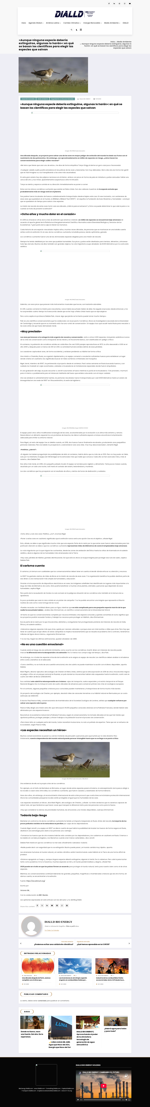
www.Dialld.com (39, 1088)
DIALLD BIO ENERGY (85, 99)
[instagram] (124, 3)
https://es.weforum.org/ (35, 881)
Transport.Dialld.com (29, 1091)
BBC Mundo (43, 895)
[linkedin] (47, 905)
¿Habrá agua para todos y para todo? (115, 1029)
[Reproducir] (78, 1100)
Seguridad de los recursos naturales (62, 99)
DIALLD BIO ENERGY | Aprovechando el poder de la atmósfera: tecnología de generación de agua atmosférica (87, 1038)
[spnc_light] (76, 30)
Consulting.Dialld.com (53, 1088)
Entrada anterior (67, 941)
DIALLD (125, 23)
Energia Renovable (92, 23)
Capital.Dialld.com (68, 1088)
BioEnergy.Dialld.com (26, 1088)
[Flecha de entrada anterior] (20, 943)
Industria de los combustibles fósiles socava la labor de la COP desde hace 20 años (110, 979)
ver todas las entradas (52, 930)
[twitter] (42, 905)
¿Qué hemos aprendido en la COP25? (93, 944)
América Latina (52, 23)
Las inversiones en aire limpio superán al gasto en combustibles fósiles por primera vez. (73, 979)
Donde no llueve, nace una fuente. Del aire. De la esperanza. (32, 1034)
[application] (103, 1085)
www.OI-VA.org (66, 1091)
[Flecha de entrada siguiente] (129, 943)
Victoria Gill (24, 890)
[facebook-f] (109, 3)
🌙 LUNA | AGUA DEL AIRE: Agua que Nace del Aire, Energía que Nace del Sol (60, 1044)
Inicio (24, 23)
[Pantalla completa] (129, 1100)
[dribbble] (119, 3)
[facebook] (37, 905)
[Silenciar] (126, 1100)
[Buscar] (71, 30)
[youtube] (130, 3)
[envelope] (52, 905)
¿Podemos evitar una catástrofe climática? (53, 944)
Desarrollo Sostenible (28, 99)
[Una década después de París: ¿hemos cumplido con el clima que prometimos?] (38, 966)
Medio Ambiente (111, 23)
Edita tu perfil (70, 926)
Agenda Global (35, 23)
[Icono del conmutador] (80, 30)
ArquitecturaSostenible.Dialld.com (48, 1091)
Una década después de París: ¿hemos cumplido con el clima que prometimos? (36, 979)
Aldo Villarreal (28, 975)
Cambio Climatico (71, 23)
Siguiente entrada (83, 941)
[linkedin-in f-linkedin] (114, 3)
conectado (42, 1001)
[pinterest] (57, 905)
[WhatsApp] (62, 905)
